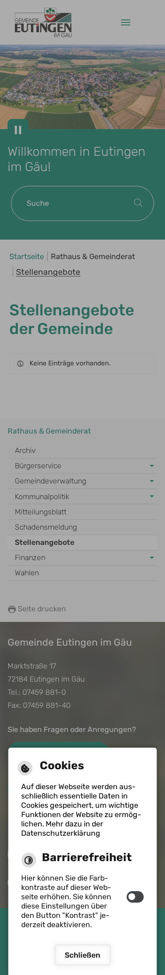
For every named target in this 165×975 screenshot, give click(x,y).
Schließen (82, 955)
